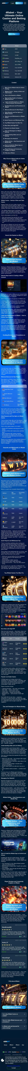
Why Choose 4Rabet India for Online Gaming (14, 88)
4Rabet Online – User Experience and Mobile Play (15, 142)
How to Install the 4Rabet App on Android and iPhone (13, 145)
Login (12, 3)
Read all (4, 936)
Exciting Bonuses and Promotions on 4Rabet (15, 106)
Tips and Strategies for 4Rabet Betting (13, 131)
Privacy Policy (7, 1054)
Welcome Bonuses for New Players (14, 109)
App (23, 1045)
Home (5, 1045)
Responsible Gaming (17, 1054)
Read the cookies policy (13, 1065)
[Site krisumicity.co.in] (5, 3)
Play (14, 34)
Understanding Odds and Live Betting (13, 135)
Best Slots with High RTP (11, 125)
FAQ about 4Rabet (10, 153)
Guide (14, 1047)
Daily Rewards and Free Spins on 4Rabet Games (14, 113)
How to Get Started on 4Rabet (13, 95)
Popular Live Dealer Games (12, 128)
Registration (19, 3)
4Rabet (11, 1045)
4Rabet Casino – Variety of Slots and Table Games (14, 92)
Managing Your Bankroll (11, 138)
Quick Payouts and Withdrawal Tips (14, 120)
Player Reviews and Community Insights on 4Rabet (13, 149)
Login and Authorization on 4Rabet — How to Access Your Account (14, 102)
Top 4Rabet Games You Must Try (13, 122)
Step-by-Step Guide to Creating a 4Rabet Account (14, 98)
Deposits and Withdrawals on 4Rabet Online (15, 117)
